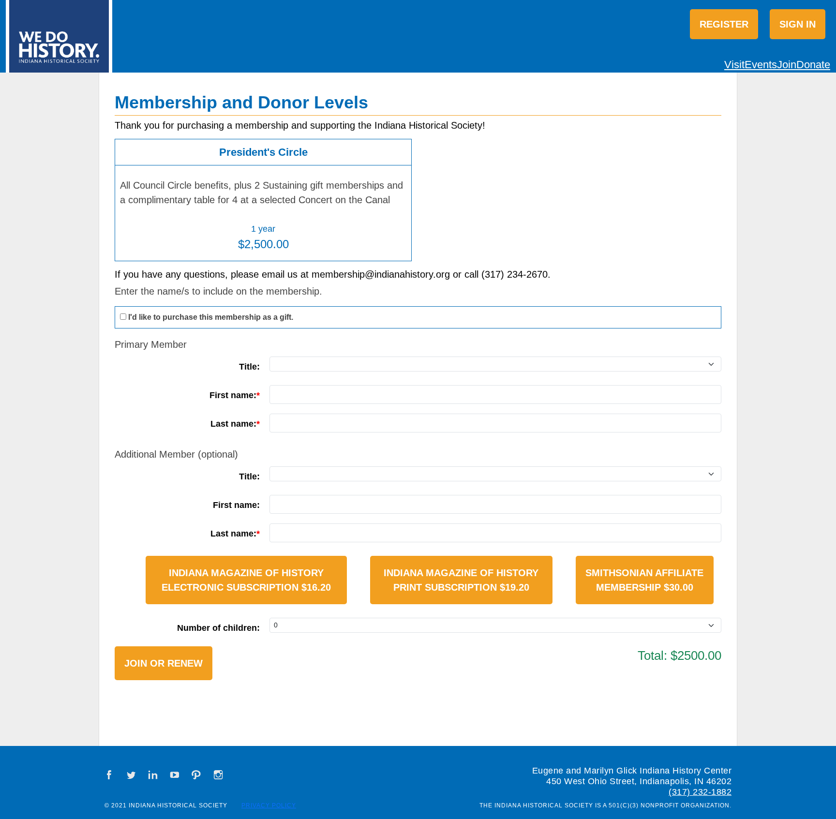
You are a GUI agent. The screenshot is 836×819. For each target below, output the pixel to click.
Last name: (233, 424)
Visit (734, 65)
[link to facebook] (109, 774)
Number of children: (218, 628)
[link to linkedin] (153, 774)
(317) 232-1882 (700, 792)
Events (761, 65)
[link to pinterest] (196, 774)
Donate (813, 65)
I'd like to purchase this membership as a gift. (210, 317)
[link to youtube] (174, 774)
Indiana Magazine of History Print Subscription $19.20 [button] (461, 580)
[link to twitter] (131, 774)
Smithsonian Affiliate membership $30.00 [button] (644, 580)
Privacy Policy (268, 805)
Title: (249, 367)
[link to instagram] (218, 774)
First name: (232, 395)
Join (786, 65)
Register (724, 24)
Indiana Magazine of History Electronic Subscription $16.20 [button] (246, 580)
